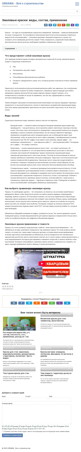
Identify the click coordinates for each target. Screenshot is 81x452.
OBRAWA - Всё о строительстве (23, 3)
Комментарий (7, 403)
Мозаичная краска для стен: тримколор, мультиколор (53, 319)
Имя (4, 396)
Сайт (50, 396)
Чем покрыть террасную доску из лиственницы (55, 374)
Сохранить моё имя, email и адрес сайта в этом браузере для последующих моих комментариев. (37, 431)
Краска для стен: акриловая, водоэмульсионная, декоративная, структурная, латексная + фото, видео (19, 355)
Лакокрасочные (13, 25)
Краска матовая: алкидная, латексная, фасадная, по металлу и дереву (56, 354)
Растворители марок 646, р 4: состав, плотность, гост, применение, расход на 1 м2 (16, 334)
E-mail (28, 396)
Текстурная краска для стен (16, 373)
